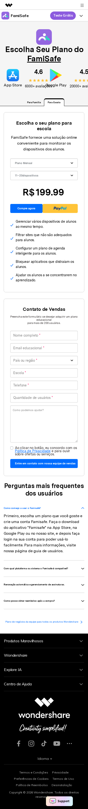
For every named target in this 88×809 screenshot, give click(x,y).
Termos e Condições (33, 772)
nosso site (45, 533)
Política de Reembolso (32, 785)
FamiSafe (44, 58)
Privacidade (60, 772)
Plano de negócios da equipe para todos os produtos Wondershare (42, 621)
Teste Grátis (63, 15)
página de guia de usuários (39, 551)
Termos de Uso (63, 779)
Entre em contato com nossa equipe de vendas (45, 463)
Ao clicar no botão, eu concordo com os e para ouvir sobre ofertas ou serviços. (46, 451)
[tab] (44, 508)
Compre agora (26, 208)
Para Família (34, 102)
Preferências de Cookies (31, 779)
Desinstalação (62, 785)
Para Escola (54, 102)
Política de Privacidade (33, 451)
